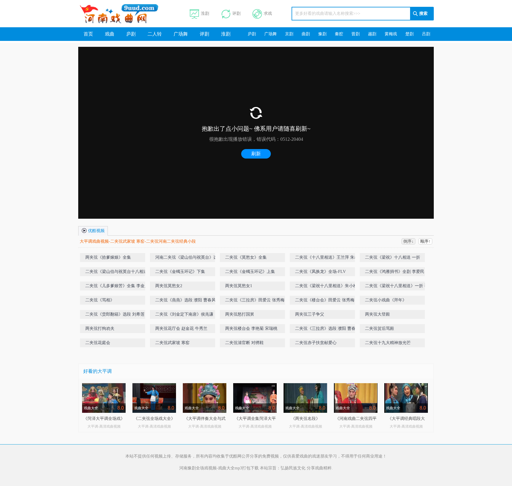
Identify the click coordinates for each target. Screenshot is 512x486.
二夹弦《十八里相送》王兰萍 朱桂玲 (329, 257)
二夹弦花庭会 (97, 342)
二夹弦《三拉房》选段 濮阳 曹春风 (327, 328)
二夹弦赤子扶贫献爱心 (316, 342)
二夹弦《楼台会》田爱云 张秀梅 (324, 300)
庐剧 (131, 33)
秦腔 (339, 34)
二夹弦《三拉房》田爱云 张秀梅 (254, 300)
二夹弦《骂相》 (99, 300)
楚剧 (409, 34)
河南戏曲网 (126, 13)
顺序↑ (425, 241)
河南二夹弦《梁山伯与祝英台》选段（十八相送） (192, 258)
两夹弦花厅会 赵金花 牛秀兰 (181, 328)
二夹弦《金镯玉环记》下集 (180, 271)
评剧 (236, 13)
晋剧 (355, 34)
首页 (88, 33)
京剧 (289, 34)
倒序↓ (408, 241)
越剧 (372, 34)
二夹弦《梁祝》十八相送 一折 (392, 257)
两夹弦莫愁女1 (238, 286)
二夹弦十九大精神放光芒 (388, 342)
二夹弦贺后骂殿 (379, 328)
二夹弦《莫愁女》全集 (246, 257)
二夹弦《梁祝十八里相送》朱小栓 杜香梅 (333, 286)
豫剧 (322, 34)
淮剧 (205, 13)
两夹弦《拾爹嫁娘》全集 (108, 257)
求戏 (268, 13)
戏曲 (109, 33)
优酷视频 (96, 230)
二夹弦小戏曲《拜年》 (386, 300)
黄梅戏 (391, 34)
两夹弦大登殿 (377, 314)
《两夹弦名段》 (305, 418)
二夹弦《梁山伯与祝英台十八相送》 (118, 271)
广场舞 (181, 33)
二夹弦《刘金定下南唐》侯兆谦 (184, 314)
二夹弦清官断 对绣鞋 (244, 342)
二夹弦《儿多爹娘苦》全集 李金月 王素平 (123, 286)
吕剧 (426, 34)
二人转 (155, 33)
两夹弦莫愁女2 (168, 286)
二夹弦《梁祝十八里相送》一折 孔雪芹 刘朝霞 (403, 287)
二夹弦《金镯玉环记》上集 (250, 271)
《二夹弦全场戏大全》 (154, 418)
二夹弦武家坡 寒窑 (172, 342)
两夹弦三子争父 (309, 314)
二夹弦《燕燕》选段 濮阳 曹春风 (185, 300)
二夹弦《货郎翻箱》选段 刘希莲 (115, 314)
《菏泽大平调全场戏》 (104, 418)
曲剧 (306, 34)
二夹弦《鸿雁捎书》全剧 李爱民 (394, 271)
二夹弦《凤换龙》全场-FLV (320, 271)
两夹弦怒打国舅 (239, 314)
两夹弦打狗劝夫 (99, 328)
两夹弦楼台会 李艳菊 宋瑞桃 (251, 328)
